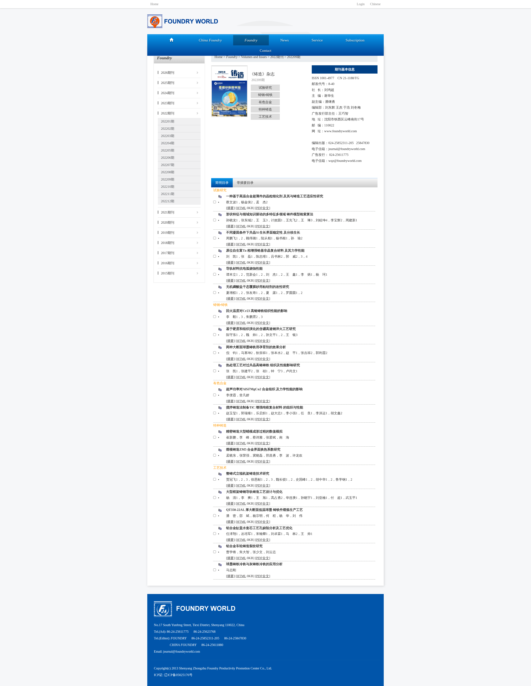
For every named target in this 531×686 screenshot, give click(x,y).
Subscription (355, 40)
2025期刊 (167, 83)
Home (154, 4)
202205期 (167, 150)
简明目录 (222, 182)
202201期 (167, 121)
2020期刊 (167, 222)
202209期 (167, 179)
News (284, 40)
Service (317, 40)
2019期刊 (167, 232)
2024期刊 (167, 93)
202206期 (167, 157)
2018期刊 (167, 243)
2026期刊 (167, 72)
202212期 (167, 201)
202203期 (167, 136)
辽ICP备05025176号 (178, 675)
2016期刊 (167, 263)
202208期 (167, 172)
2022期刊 (167, 113)
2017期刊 (167, 253)
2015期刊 (167, 273)
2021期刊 (167, 212)
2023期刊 (167, 103)
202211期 (167, 194)
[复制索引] (220, 196)
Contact (265, 50)
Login (361, 4)
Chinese (375, 4)
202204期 (167, 143)
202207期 (167, 165)
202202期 (167, 128)
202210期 (167, 186)
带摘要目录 (245, 182)
